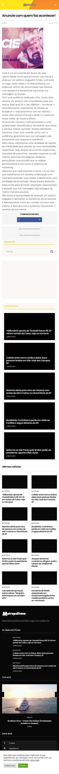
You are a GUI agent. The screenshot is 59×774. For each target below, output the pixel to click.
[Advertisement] (24, 280)
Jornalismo (11, 337)
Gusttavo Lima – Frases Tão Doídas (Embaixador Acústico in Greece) (29, 722)
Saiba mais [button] (10, 765)
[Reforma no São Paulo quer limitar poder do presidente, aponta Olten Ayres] (29, 445)
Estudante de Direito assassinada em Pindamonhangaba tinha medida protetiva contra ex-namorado (43, 595)
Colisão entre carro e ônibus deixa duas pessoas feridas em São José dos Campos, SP (28, 360)
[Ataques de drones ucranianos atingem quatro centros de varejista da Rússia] (44, 546)
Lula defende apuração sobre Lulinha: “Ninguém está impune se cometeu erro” (13, 594)
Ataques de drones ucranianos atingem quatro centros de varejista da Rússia (44, 562)
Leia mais (34, 760)
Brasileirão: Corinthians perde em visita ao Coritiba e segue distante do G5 (28, 422)
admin (4, 23)
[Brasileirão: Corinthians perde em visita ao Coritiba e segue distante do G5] (29, 415)
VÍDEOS (29, 717)
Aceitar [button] (23, 765)
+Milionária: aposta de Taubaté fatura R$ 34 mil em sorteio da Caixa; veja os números (28, 332)
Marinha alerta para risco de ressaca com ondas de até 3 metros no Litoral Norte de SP (28, 392)
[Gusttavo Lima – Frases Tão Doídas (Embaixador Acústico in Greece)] (29, 698)
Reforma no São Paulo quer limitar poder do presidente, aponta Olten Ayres (28, 451)
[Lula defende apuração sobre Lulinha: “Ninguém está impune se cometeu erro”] (14, 578)
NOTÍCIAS (6, 491)
